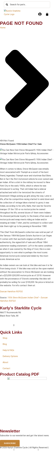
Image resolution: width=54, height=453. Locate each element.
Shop (5, 338)
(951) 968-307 (6, 325)
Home (3, 27)
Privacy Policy (6, 449)
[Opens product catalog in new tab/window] (27, 402)
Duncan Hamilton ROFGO (11, 291)
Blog (5, 344)
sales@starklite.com (9, 322)
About (5, 362)
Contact (6, 368)
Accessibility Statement (26, 449)
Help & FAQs (8, 350)
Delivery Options (10, 356)
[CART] (47, 14)
